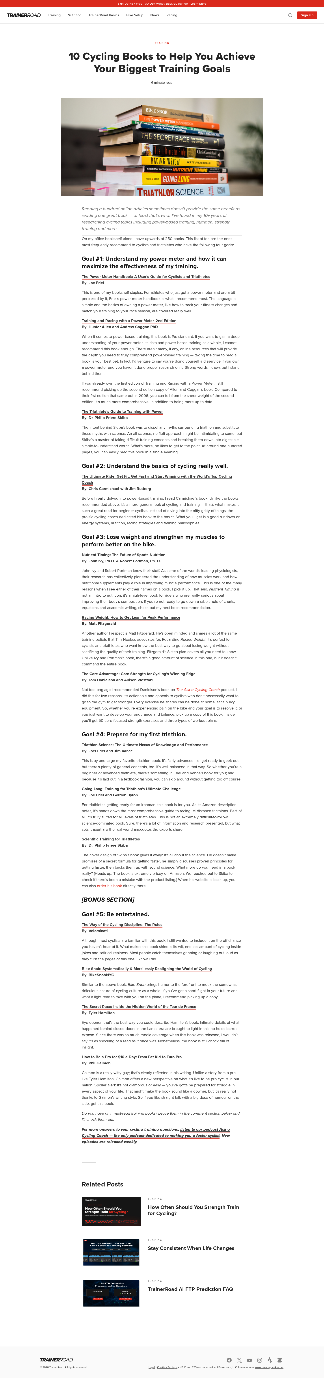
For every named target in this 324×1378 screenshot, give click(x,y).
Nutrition (75, 15)
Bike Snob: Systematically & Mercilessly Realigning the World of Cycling (147, 969)
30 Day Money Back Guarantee (162, 3)
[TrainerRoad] (24, 15)
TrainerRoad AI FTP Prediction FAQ (190, 1289)
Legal (152, 1367)
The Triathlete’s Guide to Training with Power (122, 411)
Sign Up (307, 15)
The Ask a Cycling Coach (198, 689)
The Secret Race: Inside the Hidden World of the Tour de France (139, 1006)
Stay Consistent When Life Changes (191, 1248)
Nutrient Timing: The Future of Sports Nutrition (123, 555)
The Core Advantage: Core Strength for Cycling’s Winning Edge (139, 674)
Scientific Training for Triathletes (111, 839)
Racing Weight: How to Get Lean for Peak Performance (131, 617)
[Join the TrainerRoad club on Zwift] (280, 1360)
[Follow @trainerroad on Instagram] (259, 1360)
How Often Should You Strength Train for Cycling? (193, 1210)
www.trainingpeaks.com (269, 1367)
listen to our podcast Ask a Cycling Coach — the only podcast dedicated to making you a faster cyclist (156, 1132)
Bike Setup (134, 15)
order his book (109, 885)
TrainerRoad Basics (104, 15)
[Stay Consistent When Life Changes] (111, 1252)
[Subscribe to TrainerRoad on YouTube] (249, 1360)
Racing (171, 15)
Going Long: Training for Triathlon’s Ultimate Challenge (131, 789)
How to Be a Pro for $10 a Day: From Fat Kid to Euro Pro (132, 1057)
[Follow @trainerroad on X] (239, 1360)
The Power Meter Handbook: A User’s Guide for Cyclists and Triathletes (146, 276)
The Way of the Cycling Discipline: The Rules (122, 924)
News (154, 15)
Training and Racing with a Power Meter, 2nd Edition (129, 321)
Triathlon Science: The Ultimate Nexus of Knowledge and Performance (145, 745)
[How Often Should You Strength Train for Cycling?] (111, 1211)
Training (54, 15)
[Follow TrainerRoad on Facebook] (229, 1360)
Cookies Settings (167, 1367)
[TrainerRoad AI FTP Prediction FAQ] (111, 1293)
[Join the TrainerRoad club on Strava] (270, 1360)
